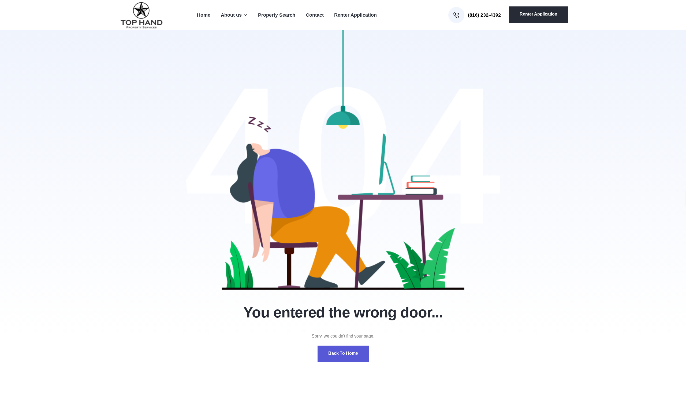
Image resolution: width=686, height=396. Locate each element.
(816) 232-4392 (484, 15)
